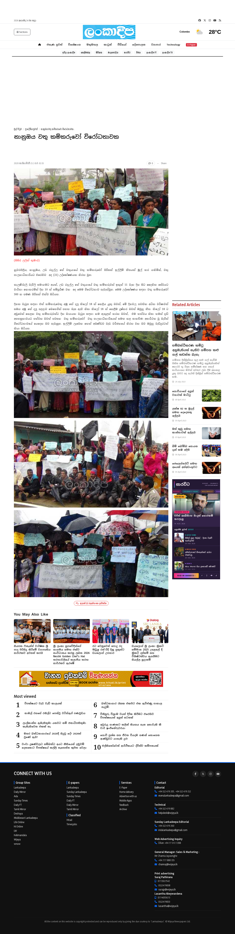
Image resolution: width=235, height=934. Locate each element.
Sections (23, 31)
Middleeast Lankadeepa (26, 817)
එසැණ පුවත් (54, 44)
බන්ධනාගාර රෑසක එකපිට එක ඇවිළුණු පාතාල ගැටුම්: (131, 705)
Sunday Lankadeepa (77, 791)
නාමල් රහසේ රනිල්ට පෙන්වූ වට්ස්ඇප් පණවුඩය (54, 713)
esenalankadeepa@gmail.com (173, 795)
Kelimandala (20, 835)
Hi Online (18, 826)
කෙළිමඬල (85, 52)
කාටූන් (108, 44)
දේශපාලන (138, 44)
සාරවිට (127, 52)
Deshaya (18, 813)
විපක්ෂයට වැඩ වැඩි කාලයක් (43, 703)
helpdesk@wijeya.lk (168, 812)
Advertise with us (128, 796)
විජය (138, 52)
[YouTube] (218, 774)
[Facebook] (195, 774)
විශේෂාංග (74, 44)
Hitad (69, 819)
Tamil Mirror (20, 809)
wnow (17, 843)
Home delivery (126, 791)
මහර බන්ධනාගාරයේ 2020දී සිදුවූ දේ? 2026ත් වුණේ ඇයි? (52, 735)
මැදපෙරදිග (113, 52)
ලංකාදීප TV (167, 52)
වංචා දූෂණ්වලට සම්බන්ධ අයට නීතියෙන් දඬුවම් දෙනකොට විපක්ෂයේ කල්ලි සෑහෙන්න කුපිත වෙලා (54, 746)
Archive (123, 809)
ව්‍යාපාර (156, 44)
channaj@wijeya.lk (167, 864)
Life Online (19, 822)
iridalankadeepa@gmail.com (172, 830)
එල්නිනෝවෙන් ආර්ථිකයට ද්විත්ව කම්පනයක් (130, 745)
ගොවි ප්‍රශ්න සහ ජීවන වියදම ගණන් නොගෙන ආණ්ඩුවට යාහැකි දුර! (130, 737)
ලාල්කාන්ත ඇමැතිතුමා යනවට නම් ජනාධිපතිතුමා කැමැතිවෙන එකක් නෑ (54, 724)
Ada (16, 796)
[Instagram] (211, 774)
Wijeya (17, 839)
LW (15, 830)
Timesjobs (72, 824)
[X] (203, 774)
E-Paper (191, 44)
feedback (124, 804)
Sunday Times (21, 800)
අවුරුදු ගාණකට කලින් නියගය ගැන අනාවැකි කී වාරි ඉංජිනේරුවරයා (130, 726)
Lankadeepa (20, 787)
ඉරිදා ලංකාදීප (68, 52)
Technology (173, 44)
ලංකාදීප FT (151, 52)
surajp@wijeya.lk (167, 889)
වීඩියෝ (122, 44)
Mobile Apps (125, 800)
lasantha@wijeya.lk (168, 906)
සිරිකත (99, 52)
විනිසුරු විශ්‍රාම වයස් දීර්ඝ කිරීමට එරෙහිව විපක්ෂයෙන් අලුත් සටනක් (127, 716)
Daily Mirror (20, 791)
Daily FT (18, 804)
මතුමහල (92, 44)
